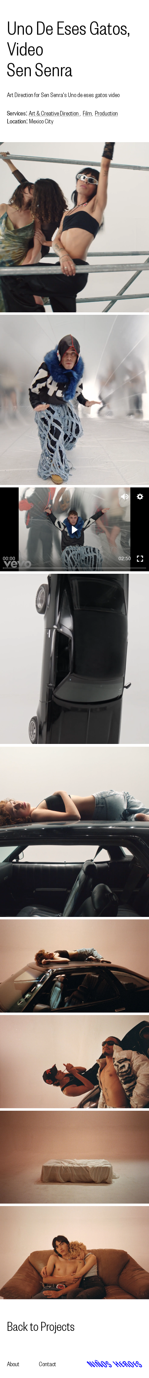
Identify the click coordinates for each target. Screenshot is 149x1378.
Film (87, 113)
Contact (47, 1364)
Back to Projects (40, 1326)
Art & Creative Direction (54, 113)
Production (106, 113)
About (13, 1364)
